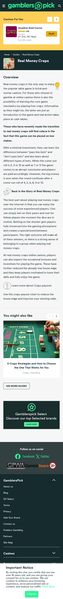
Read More (48, 587)
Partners (7, 536)
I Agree (31, 594)
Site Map (8, 543)
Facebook (28, 456)
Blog (5, 493)
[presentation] (49, 19)
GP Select (8, 499)
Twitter (44, 456)
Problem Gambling (13, 530)
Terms (6, 505)
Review (21, 34)
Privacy (7, 511)
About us (8, 487)
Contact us (9, 524)
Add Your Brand (11, 518)
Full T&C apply (25, 40)
